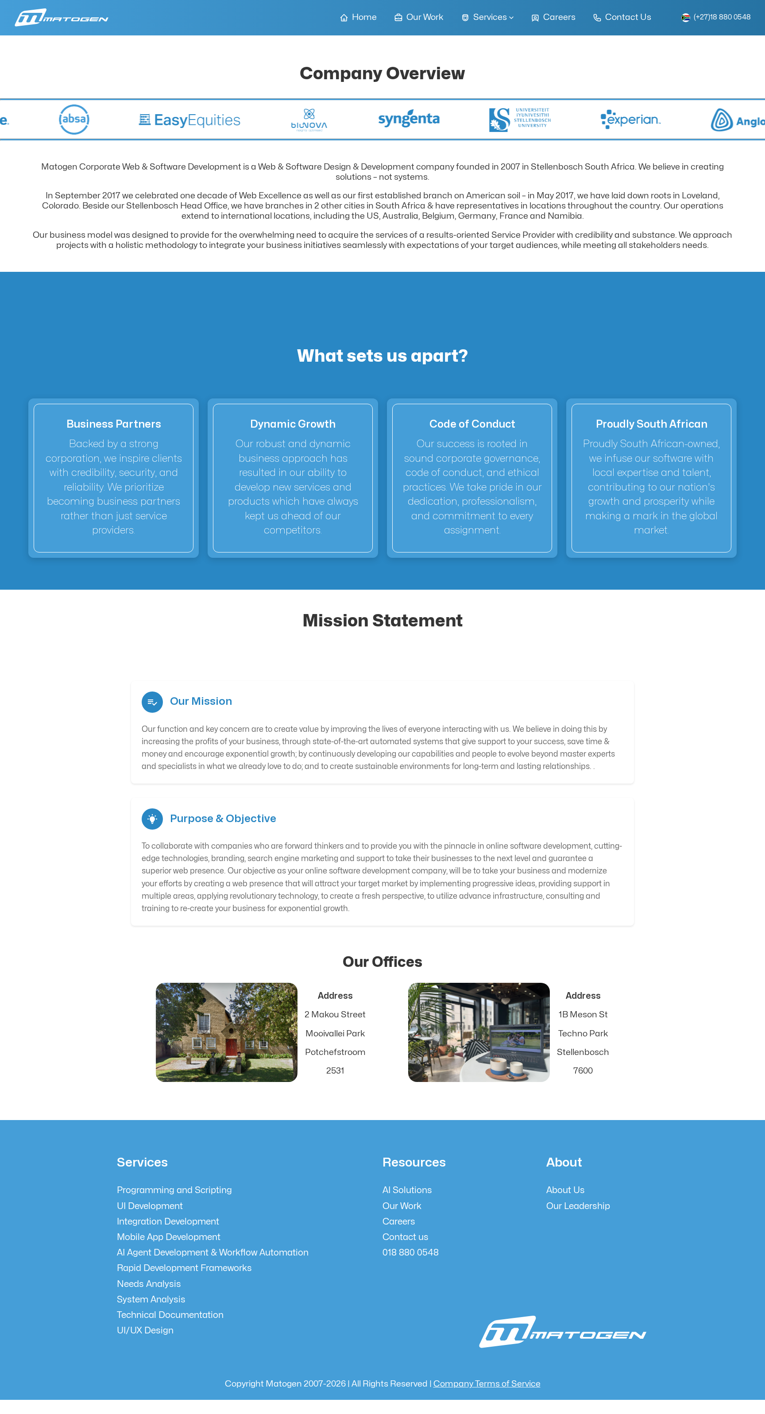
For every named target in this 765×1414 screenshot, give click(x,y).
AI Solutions (407, 1190)
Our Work (401, 1206)
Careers (398, 1221)
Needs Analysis (149, 1284)
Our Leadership (578, 1206)
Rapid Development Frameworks (184, 1268)
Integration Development (168, 1221)
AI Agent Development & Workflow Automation (213, 1252)
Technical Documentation (170, 1315)
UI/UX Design (145, 1330)
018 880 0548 (410, 1252)
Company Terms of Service (487, 1384)
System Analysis (151, 1299)
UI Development (150, 1206)
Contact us (405, 1237)
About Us (565, 1190)
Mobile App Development (168, 1237)
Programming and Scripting (174, 1190)
